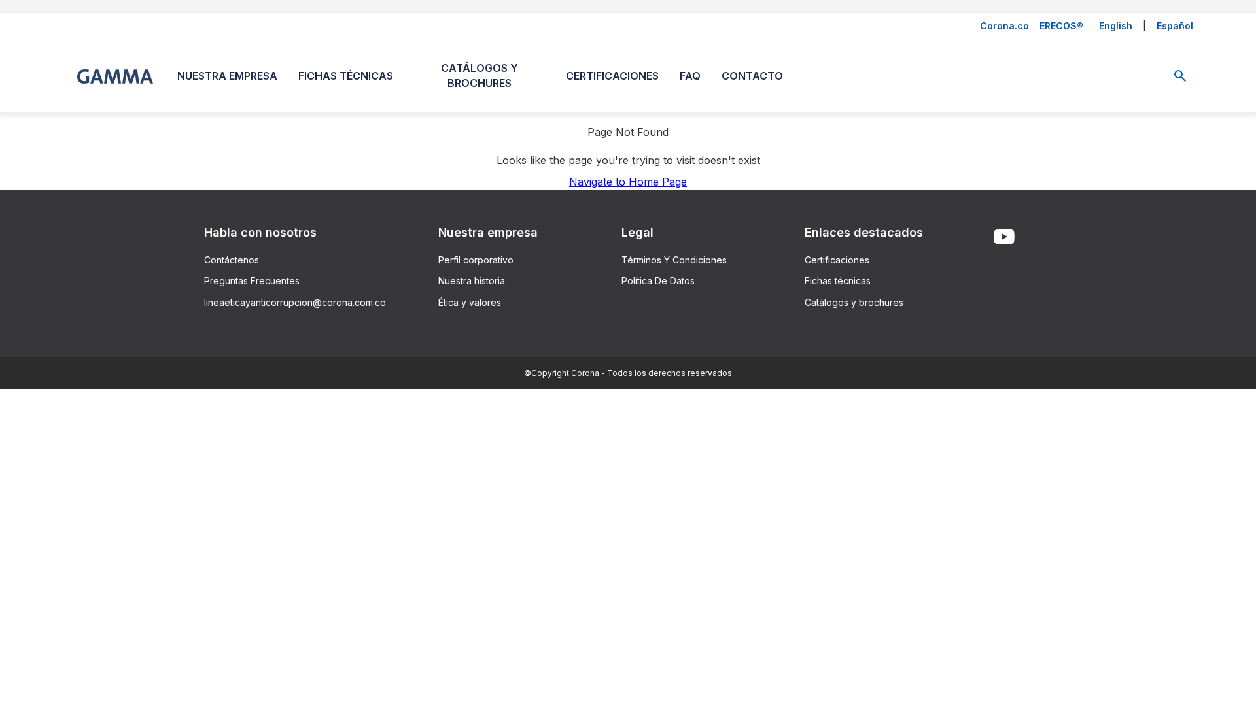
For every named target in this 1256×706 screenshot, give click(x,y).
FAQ (690, 75)
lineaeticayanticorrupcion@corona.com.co (295, 302)
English (1115, 25)
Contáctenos (231, 259)
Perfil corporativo (476, 259)
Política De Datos (658, 280)
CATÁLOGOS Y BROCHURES (479, 75)
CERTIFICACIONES (612, 75)
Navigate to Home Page (628, 181)
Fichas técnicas (838, 280)
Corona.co (1004, 25)
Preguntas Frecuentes (252, 280)
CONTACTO (752, 75)
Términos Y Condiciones (674, 259)
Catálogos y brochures (854, 302)
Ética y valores (469, 302)
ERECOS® (1061, 25)
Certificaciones (837, 259)
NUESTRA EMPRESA (227, 75)
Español (1175, 25)
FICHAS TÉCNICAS (345, 75)
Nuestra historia (471, 280)
